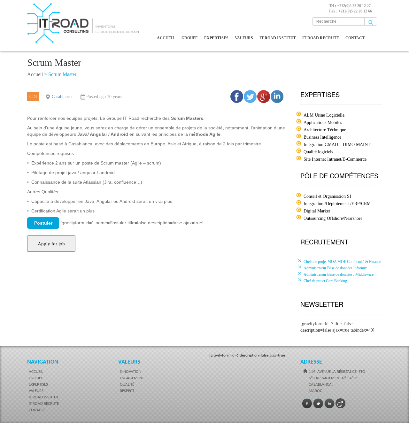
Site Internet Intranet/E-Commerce (335, 159)
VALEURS (244, 38)
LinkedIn (329, 403)
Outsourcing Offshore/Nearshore (333, 218)
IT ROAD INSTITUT (277, 38)
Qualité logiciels (318, 152)
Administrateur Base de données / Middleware (339, 274)
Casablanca (62, 96)
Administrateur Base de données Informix (335, 268)
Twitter (318, 403)
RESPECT (127, 391)
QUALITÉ (127, 384)
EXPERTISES (216, 38)
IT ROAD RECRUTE (320, 38)
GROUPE (189, 38)
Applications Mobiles (323, 122)
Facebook (307, 403)
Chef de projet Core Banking (325, 281)
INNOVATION (130, 372)
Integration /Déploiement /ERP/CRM (337, 203)
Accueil (35, 74)
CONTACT (355, 38)
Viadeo (341, 403)
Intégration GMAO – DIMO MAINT (337, 144)
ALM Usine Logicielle (324, 115)
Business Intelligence (322, 137)
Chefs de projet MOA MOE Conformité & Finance (342, 261)
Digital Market (317, 211)
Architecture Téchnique (325, 129)
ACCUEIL (166, 38)
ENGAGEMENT (132, 378)
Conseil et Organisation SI (327, 196)
